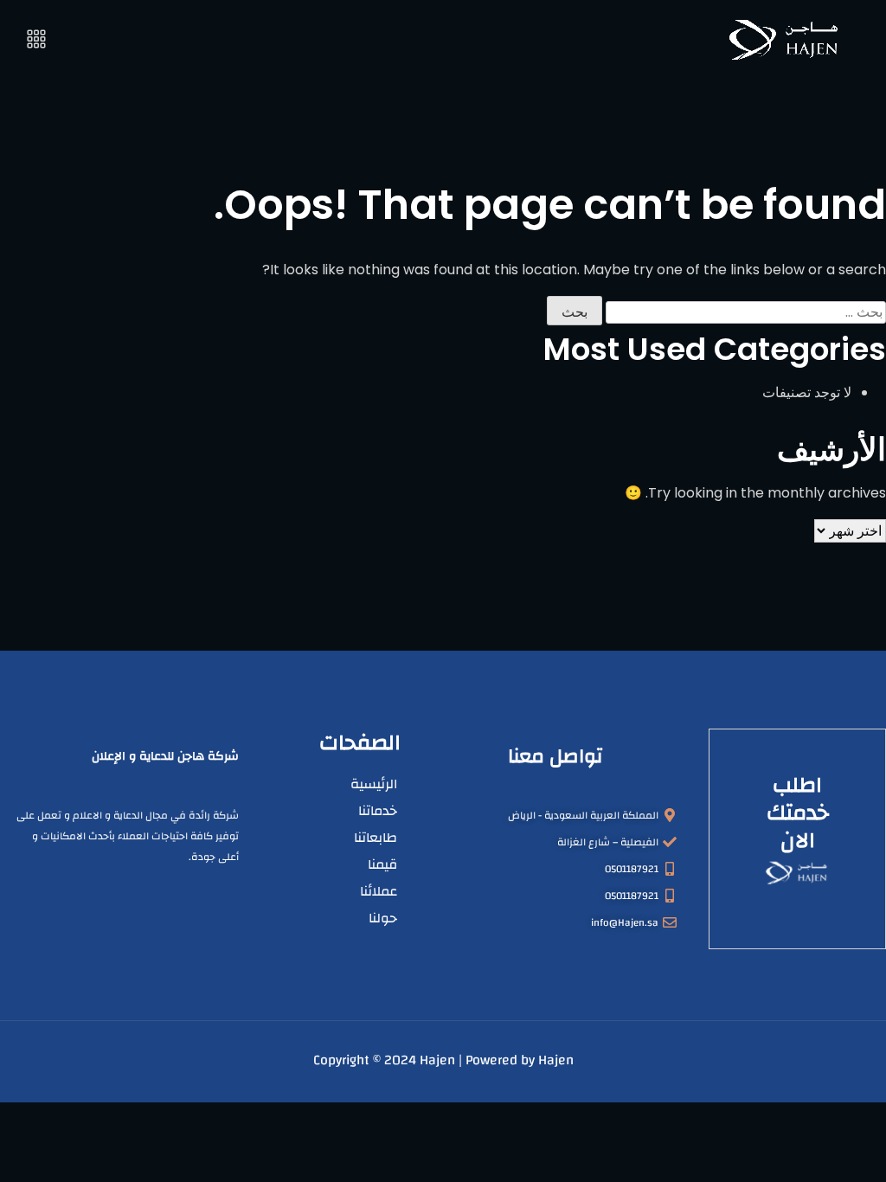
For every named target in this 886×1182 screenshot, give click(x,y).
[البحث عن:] (746, 312)
